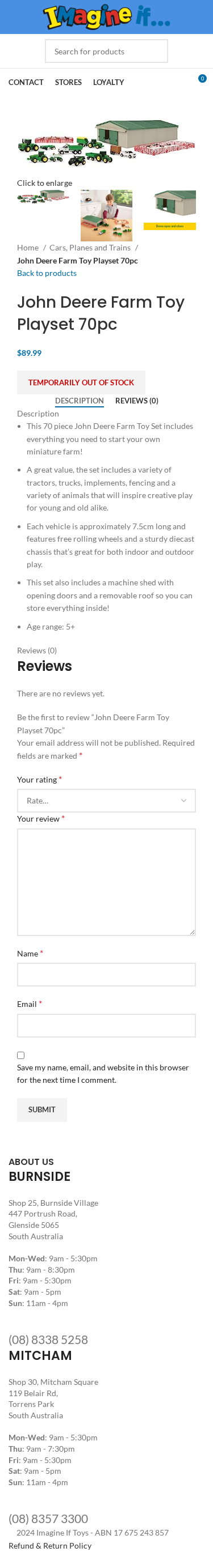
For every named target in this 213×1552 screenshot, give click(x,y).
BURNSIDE (39, 1176)
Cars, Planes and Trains (90, 247)
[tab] (79, 401)
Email (29, 1003)
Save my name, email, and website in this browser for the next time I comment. (103, 1073)
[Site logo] (106, 16)
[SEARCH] (156, 51)
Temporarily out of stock (81, 382)
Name (30, 952)
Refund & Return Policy (50, 1545)
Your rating (39, 778)
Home (28, 247)
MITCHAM (40, 1355)
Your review (41, 818)
